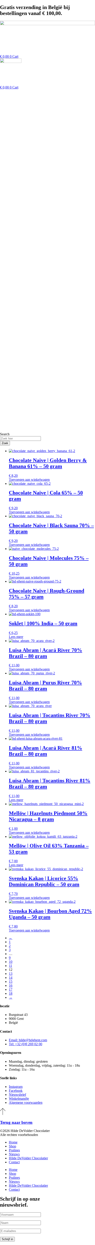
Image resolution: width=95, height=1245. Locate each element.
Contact (14, 1162)
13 (10, 973)
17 (10, 989)
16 (10, 985)
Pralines (14, 1150)
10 (10, 962)
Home (13, 1142)
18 (10, 993)
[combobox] (20, 438)
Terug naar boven (16, 1122)
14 (10, 977)
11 (10, 966)
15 (10, 981)
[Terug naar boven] (3, 1114)
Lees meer (16, 637)
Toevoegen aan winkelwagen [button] (29, 479)
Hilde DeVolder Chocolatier (28, 1158)
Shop (12, 1146)
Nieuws (14, 1154)
